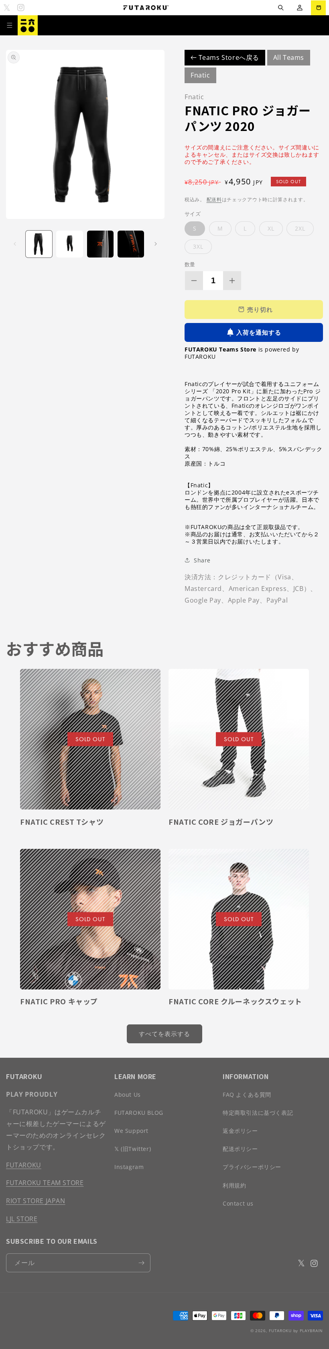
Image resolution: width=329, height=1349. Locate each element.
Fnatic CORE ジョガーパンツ (221, 821)
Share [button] (202, 560)
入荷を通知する (258, 332)
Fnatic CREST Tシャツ (62, 821)
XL (271, 228)
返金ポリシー (240, 1130)
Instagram (129, 1167)
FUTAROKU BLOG (138, 1112)
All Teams (288, 57)
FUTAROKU (23, 1165)
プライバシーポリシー (252, 1167)
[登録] (141, 1262)
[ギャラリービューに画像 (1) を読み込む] (39, 244)
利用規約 (234, 1185)
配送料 (214, 199)
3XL (198, 246)
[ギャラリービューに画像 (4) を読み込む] (131, 244)
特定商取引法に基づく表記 (258, 1112)
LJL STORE (21, 1218)
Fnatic (200, 75)
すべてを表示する (164, 1034)
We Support (131, 1130)
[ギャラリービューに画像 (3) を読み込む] (100, 244)
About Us (127, 1094)
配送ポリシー (240, 1149)
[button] (280, 7)
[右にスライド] (155, 244)
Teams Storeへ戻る (228, 57)
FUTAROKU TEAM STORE (44, 1182)
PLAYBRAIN (311, 1330)
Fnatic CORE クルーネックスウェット (235, 1001)
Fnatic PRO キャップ (59, 1001)
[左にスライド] (15, 244)
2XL (300, 228)
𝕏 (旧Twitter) (132, 1149)
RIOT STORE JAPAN (35, 1200)
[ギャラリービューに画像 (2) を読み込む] (69, 244)
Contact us (238, 1203)
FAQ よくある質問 (247, 1094)
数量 (190, 264)
